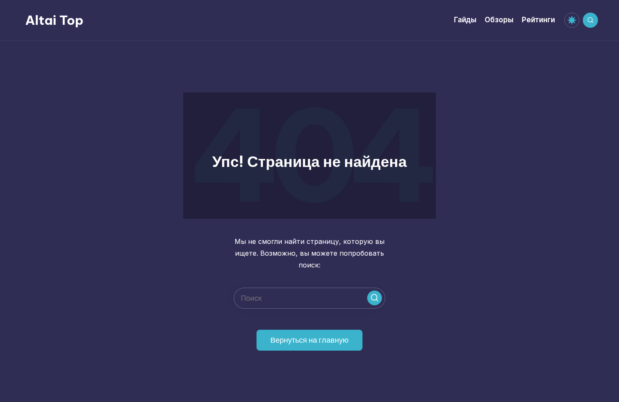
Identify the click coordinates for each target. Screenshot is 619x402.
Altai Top (54, 20)
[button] (374, 298)
